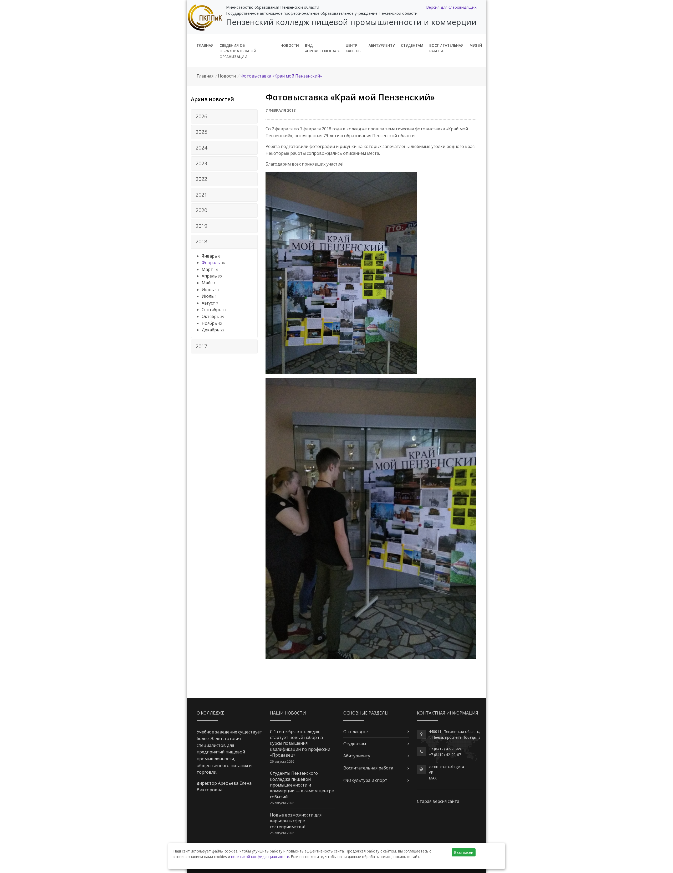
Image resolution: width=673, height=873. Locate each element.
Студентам (412, 45)
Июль (208, 296)
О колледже (355, 732)
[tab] (224, 116)
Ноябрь (209, 323)
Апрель (209, 276)
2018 (201, 241)
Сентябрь (211, 309)
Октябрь (210, 316)
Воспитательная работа (446, 48)
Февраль (211, 262)
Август (208, 303)
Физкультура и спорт (365, 780)
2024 (201, 147)
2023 (201, 163)
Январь (209, 256)
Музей (476, 45)
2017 (201, 346)
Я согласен (463, 852)
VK (431, 772)
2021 (201, 194)
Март (207, 269)
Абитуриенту (382, 45)
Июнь (208, 289)
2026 (201, 116)
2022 (201, 178)
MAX (433, 778)
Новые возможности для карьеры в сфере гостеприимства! (296, 821)
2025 (201, 131)
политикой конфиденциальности (260, 856)
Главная (205, 45)
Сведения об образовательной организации (238, 51)
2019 (201, 225)
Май (206, 283)
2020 (201, 210)
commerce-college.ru (446, 766)
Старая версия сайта (438, 801)
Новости (290, 45)
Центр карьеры (353, 48)
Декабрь (211, 330)
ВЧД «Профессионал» (322, 48)
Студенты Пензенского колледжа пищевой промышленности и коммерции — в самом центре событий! (302, 785)
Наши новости (288, 713)
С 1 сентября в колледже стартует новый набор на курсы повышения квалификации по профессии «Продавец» (300, 743)
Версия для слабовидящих (451, 7)
